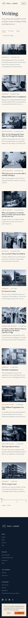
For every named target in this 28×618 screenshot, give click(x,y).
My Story (4, 542)
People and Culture (8, 404)
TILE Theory (5, 575)
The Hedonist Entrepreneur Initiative (11, 593)
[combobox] (14, 35)
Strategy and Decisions (9, 326)
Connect (4, 587)
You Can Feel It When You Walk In (13, 254)
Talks (3, 563)
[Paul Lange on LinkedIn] (2, 600)
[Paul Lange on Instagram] (6, 600)
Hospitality (5, 57)
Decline (9, 613)
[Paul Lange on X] (13, 600)
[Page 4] (10, 500)
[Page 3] (7, 500)
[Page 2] (4, 500)
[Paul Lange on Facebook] (9, 600)
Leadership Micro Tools (7, 557)
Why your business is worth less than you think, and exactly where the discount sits (13, 214)
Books (3, 540)
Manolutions (5, 590)
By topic (11, 31)
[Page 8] (23, 500)
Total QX (4, 572)
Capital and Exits (7, 131)
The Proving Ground (9, 484)
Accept (19, 613)
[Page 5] (14, 500)
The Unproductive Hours (10, 447)
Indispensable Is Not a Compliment (14, 97)
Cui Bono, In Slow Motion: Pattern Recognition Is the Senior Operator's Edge (14, 330)
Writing (3, 537)
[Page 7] (20, 500)
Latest (4, 31)
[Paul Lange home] (10, 3)
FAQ (3, 545)
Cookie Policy (15, 609)
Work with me (5, 585)
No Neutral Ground (9, 291)
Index (18, 31)
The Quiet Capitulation (10, 370)
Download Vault (5, 555)
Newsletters (5, 560)
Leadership (5, 94)
